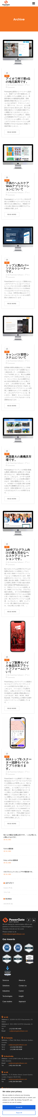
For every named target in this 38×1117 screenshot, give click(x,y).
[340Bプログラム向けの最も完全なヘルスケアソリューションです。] (18, 523)
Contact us (23, 985)
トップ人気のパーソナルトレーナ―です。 (17, 268)
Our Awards (9, 939)
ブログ (6, 892)
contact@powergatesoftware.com (14, 934)
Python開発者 (8, 849)
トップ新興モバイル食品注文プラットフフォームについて (17, 667)
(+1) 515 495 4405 (15, 1028)
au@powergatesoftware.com (18, 1063)
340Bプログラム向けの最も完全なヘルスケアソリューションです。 (18, 554)
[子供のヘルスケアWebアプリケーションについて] (18, 156)
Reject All (19, 1113)
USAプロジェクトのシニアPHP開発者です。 (19, 872)
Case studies (7, 1001)
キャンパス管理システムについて (17, 356)
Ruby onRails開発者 (11, 860)
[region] (19, 1102)
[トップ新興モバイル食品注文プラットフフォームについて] (18, 636)
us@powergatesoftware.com (18, 1031)
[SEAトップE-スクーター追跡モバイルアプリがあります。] (18, 733)
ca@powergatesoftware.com (18, 1045)
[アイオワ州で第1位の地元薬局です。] (18, 52)
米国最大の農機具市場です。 (18, 458)
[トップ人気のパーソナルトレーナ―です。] (18, 239)
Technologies (7, 996)
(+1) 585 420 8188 (16, 1049)
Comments (11, 87)
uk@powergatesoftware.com (18, 1079)
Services (6, 980)
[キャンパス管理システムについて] (18, 328)
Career (21, 991)
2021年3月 (7, 904)
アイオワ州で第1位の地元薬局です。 (18, 80)
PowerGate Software (16, 85)
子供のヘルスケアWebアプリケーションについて (18, 186)
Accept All (19, 1107)
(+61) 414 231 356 (15, 1065)
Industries (6, 991)
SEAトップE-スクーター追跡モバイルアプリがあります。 (19, 764)
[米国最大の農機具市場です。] (18, 430)
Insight (21, 996)
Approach (22, 1001)
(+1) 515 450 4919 (16, 1047)
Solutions (6, 985)
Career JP (7, 888)
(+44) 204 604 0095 (15, 1081)
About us (22, 980)
